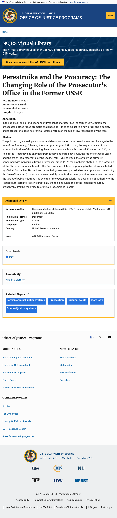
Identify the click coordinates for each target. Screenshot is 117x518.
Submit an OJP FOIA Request (18, 387)
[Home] (51, 16)
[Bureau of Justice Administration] (35, 470)
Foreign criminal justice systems (26, 299)
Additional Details (16, 200)
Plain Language (74, 500)
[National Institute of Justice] (81, 470)
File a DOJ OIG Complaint (16, 365)
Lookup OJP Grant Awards (16, 421)
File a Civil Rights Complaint (17, 357)
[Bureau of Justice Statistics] (58, 472)
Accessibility (22, 500)
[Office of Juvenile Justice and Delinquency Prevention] (36, 483)
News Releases (68, 372)
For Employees (10, 413)
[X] (102, 339)
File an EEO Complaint (14, 372)
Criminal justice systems (21, 308)
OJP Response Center (14, 428)
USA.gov (92, 507)
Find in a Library (15, 279)
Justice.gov (106, 507)
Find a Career (9, 380)
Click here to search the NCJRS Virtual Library (33, 62)
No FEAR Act (45, 507)
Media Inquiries (68, 357)
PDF (11, 256)
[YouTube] (111, 339)
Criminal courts (77, 299)
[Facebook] (93, 339)
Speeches (65, 380)
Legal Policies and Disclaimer (20, 507)
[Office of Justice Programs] (9, 15)
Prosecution (57, 299)
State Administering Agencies (18, 436)
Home (5, 32)
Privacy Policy (93, 500)
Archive (6, 406)
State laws (97, 299)
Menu (110, 16)
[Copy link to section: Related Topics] (27, 294)
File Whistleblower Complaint (48, 500)
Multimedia (66, 365)
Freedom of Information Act (70, 507)
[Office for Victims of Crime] (58, 482)
